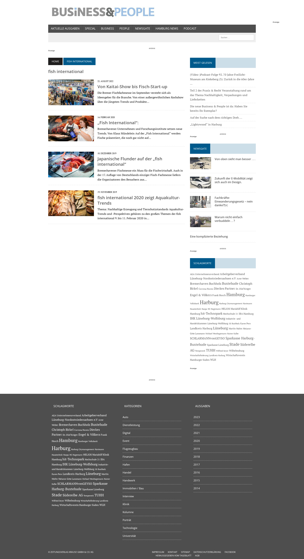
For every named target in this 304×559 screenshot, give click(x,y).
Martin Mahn (235, 328)
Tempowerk (200, 350)
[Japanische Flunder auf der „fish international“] (71, 175)
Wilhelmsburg (236, 350)
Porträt (127, 520)
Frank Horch (219, 295)
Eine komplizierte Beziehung (209, 236)
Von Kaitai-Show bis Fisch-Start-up (132, 86)
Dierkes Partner (224, 288)
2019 (197, 448)
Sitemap (185, 552)
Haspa (204, 309)
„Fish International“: (118, 122)
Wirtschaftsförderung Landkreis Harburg (207, 355)
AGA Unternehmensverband (204, 274)
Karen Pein (245, 323)
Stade (234, 344)
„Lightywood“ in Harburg (206, 124)
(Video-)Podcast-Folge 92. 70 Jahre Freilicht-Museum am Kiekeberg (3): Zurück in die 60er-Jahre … (222, 79)
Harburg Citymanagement (230, 303)
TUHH (210, 350)
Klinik (126, 504)
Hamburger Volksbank (88, 441)
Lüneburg (220, 328)
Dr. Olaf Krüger (243, 288)
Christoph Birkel (63, 430)
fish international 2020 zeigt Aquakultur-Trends (138, 200)
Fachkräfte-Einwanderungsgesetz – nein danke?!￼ (234, 201)
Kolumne (128, 512)
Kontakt (172, 552)
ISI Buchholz (234, 323)
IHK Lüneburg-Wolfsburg (207, 318)
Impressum (158, 552)
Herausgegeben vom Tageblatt (173, 555)
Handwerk (129, 480)
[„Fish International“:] (71, 139)
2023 (197, 417)
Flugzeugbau (130, 448)
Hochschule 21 (230, 313)
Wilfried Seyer (222, 350)
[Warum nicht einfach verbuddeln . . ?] (200, 225)
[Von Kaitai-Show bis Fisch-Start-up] (71, 103)
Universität (129, 536)
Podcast (190, 28)
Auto (125, 417)
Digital (126, 433)
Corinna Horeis (206, 288)
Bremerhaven (199, 284)
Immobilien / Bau (133, 488)
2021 (197, 433)
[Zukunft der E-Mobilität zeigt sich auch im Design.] (200, 186)
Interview (128, 496)
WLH (213, 359)
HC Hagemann (214, 309)
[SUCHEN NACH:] (236, 37)
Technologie (130, 528)
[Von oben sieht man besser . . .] (200, 167)
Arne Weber (243, 278)
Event (126, 441)
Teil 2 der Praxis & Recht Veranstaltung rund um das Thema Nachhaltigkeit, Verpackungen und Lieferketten (220, 95)
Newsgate (142, 28)
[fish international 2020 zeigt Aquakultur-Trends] (71, 214)
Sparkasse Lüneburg (218, 344)
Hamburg (235, 294)
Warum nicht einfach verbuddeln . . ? (228, 219)
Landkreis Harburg (201, 328)
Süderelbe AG (73, 495)
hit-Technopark (211, 313)
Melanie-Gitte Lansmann (70, 478)
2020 (197, 441)
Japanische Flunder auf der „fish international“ (129, 161)
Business (107, 28)
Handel (127, 472)
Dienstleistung (131, 425)
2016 (197, 472)
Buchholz (215, 284)
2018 (197, 456)
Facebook (230, 552)
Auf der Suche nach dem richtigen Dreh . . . (216, 117)
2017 (197, 464)
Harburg (209, 302)
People (124, 28)
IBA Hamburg (246, 313)
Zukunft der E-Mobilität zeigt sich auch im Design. (234, 180)
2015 (197, 480)
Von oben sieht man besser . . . (235, 159)
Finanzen (128, 456)
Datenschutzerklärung (207, 552)
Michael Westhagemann (216, 333)
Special (90, 28)
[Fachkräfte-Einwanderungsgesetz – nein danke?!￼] (200, 205)
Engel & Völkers (201, 295)
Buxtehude (230, 283)
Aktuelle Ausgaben (65, 28)
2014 (197, 488)
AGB (197, 555)
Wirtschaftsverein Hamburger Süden (79, 505)
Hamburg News (167, 28)
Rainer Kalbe (233, 333)
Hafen (126, 464)
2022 (197, 425)
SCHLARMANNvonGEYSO (207, 338)
